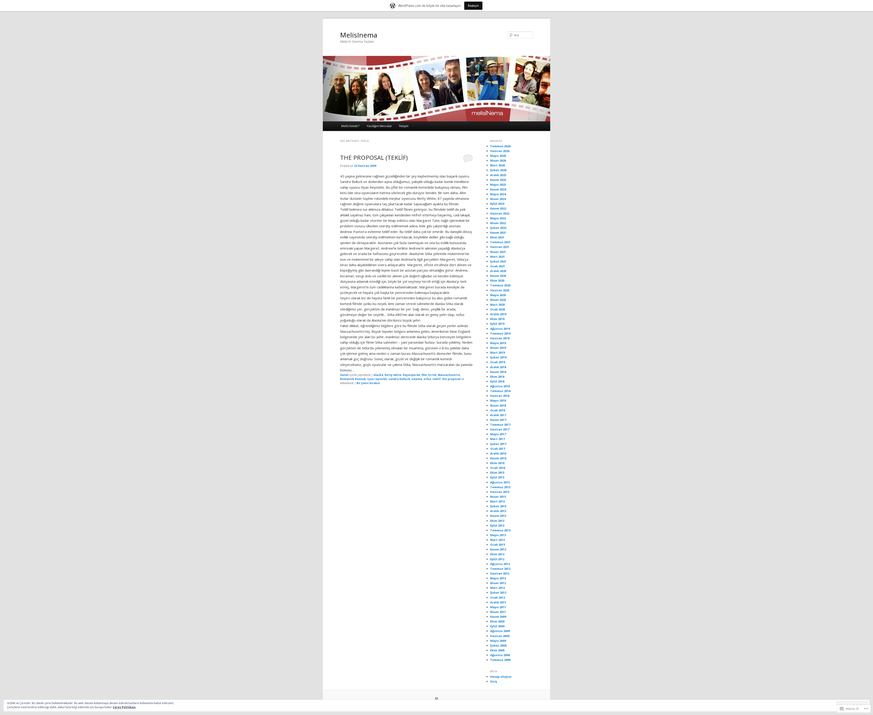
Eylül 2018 (497, 381)
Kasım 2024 (498, 189)
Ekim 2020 (497, 280)
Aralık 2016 (498, 453)
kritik (432, 375)
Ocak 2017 (497, 449)
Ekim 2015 (497, 472)
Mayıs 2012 (498, 578)
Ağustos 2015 (500, 482)
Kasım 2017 (498, 420)
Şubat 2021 (498, 261)
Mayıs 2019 (498, 343)
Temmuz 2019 (500, 333)
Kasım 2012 (498, 549)
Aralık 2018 (498, 367)
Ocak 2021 (497, 266)
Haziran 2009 (499, 636)
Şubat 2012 (498, 592)
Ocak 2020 (497, 309)
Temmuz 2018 (500, 391)
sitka (427, 379)
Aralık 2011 (498, 602)
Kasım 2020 (498, 276)
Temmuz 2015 (500, 487)
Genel (344, 375)
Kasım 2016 (498, 458)
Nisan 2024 (498, 199)
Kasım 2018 (498, 372)
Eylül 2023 (497, 204)
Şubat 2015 (498, 506)
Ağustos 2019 (500, 329)
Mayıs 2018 (498, 400)
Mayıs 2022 (498, 218)
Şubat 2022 (498, 228)
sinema (416, 379)
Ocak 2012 (497, 597)
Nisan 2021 (498, 252)
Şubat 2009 (498, 645)
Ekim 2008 (497, 650)
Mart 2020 (497, 304)
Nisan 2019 (498, 348)
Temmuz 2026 (500, 146)
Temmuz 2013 (500, 530)
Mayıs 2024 (498, 194)
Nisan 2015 (498, 497)
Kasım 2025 (498, 180)
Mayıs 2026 (498, 156)
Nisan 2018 (498, 405)
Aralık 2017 (498, 415)
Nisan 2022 (498, 223)
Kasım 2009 (498, 617)
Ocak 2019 (497, 362)
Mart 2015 (497, 501)
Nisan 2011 (498, 612)
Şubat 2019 (498, 357)
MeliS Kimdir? (350, 126)
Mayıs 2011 (498, 607)
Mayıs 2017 (498, 434)
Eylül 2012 (497, 559)
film (424, 375)
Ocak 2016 (497, 468)
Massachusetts (449, 375)
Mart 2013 (497, 540)
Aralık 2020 (498, 271)
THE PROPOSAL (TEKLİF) (374, 157)
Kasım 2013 (498, 516)
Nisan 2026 (498, 160)
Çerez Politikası (124, 707)
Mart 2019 (497, 352)
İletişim (404, 126)
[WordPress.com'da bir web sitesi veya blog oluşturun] (436, 699)
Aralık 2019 (498, 314)
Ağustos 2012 (500, 564)
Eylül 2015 (497, 477)
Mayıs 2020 (498, 295)
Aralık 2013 (498, 511)
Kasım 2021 (498, 232)
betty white (393, 375)
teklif (436, 379)
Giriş (493, 681)
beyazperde (411, 375)
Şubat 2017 (498, 444)
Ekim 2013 (497, 521)
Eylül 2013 (497, 525)
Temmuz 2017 (500, 424)
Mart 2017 (497, 439)
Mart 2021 (497, 257)
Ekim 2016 (497, 463)
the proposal (451, 379)
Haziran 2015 (499, 492)
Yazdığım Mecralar (379, 126)
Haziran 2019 (499, 338)
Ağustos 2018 (500, 386)
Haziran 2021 (499, 247)
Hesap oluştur (501, 677)
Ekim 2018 (497, 377)
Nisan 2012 (498, 583)
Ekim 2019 (497, 319)
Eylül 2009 (497, 626)
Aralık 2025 (498, 175)
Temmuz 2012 (500, 569)
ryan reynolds (377, 379)
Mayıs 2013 (498, 535)
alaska (378, 375)
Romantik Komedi (353, 379)
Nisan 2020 (498, 300)
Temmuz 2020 (500, 285)
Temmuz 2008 (500, 660)
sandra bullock (399, 379)
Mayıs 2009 (498, 641)
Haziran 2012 (499, 573)
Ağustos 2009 (500, 631)
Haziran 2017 (499, 429)
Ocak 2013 (497, 544)
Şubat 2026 (498, 170)
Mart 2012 (497, 588)
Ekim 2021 (497, 237)
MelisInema (358, 35)
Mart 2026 (497, 165)
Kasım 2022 (498, 208)
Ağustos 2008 (500, 655)
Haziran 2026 (499, 151)
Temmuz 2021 (500, 242)
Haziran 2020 (499, 290)
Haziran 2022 (499, 213)
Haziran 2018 (499, 396)
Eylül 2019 (497, 324)
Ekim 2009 (497, 621)
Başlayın (473, 5)
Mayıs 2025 (498, 184)
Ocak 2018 (497, 410)
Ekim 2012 (497, 554)
